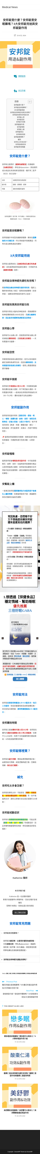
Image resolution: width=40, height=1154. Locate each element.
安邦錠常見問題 (19, 147)
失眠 (10, 973)
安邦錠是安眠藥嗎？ (20, 107)
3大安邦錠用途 (19, 110)
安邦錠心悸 (20, 117)
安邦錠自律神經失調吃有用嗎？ (20, 112)
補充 (19, 139)
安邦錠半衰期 (20, 122)
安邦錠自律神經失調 (31, 973)
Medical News (10, 7)
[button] (20, 76)
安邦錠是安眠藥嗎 (21, 973)
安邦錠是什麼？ (19, 105)
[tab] (20, 943)
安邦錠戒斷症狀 (20, 144)
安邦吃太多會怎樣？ (20, 142)
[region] (20, 549)
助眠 (7, 973)
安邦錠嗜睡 (20, 127)
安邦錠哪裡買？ (19, 137)
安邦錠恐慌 (20, 119)
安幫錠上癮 (20, 129)
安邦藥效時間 (20, 134)
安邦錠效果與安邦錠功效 (20, 115)
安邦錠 (14, 973)
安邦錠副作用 (19, 124)
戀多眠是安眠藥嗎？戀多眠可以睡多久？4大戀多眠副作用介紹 (20, 1037)
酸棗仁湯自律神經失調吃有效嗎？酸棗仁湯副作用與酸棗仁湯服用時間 (20, 1074)
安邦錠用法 (19, 132)
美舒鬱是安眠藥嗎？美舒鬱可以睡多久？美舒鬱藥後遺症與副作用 (20, 1111)
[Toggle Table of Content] (28, 102)
